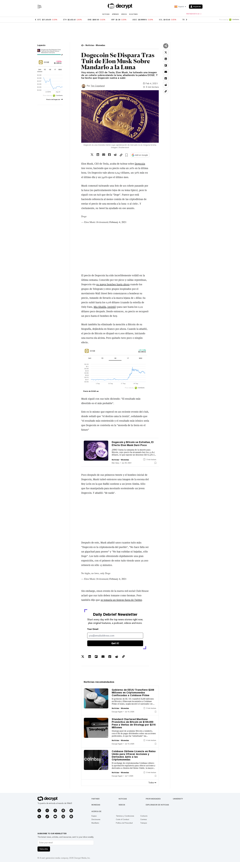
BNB (90, 20)
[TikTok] (47, 816)
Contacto (144, 816)
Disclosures (96, 819)
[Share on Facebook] (109, 154)
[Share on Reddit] (115, 154)
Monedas (96, 805)
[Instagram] (47, 810)
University (178, 799)
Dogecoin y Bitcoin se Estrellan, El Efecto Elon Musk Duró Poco (133, 444)
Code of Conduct (122, 819)
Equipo (94, 816)
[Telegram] (71, 816)
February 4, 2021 (118, 222)
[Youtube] (55, 816)
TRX (184, 20)
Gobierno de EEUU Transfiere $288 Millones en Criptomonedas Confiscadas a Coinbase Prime (133, 692)
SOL (160, 20)
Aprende (115, 14)
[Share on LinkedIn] (97, 154)
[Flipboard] (63, 816)
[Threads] (55, 810)
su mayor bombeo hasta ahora (113, 284)
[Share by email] (103, 154)
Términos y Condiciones (125, 816)
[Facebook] (71, 810)
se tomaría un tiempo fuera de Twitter (121, 600)
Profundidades (153, 799)
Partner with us (193, 14)
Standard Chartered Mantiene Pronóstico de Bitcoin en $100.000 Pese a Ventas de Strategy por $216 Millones (134, 723)
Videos (124, 14)
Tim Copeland (98, 85)
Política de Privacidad (124, 823)
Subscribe (44, 849)
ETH (65, 20)
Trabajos (143, 823)
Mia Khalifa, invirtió (105, 307)
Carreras (143, 819)
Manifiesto (95, 823)
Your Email (92, 629)
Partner (96, 799)
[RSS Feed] (39, 816)
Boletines (133, 14)
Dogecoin (140, 163)
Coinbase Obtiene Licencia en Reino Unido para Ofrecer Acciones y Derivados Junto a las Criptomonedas (134, 755)
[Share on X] (92, 154)
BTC (39, 20)
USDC (134, 20)
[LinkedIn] (63, 810)
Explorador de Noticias (157, 805)
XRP (113, 20)
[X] (39, 810)
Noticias (106, 14)
